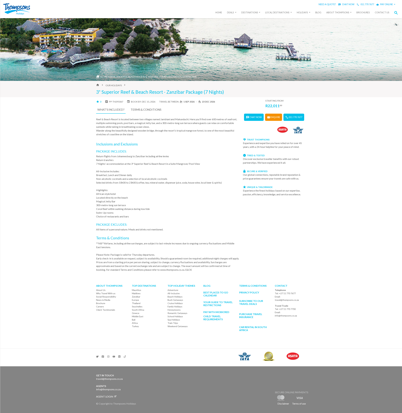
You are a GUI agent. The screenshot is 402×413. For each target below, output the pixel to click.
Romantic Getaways (177, 313)
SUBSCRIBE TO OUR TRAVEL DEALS (251, 302)
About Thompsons (338, 12)
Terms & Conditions (253, 285)
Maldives (136, 293)
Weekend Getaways (178, 326)
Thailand (136, 303)
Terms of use (299, 403)
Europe (135, 300)
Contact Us (382, 12)
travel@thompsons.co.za (287, 300)
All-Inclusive (174, 293)
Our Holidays (114, 85)
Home (218, 12)
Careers (100, 306)
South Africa (138, 309)
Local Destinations (277, 12)
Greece (135, 313)
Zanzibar (136, 296)
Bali (133, 319)
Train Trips (173, 323)
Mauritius (136, 290)
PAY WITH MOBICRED (216, 311)
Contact (281, 285)
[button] (397, 13)
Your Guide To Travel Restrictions (218, 304)
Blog (318, 12)
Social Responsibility (106, 296)
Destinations (249, 12)
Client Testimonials (105, 309)
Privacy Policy (249, 292)
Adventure (173, 290)
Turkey (135, 326)
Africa (135, 323)
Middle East (137, 316)
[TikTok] (125, 355)
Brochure (100, 303)
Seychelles (137, 306)
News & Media (103, 300)
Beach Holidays (175, 296)
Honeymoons (174, 309)
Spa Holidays (174, 319)
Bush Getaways (175, 300)
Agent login (105, 396)
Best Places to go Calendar (215, 294)
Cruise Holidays (175, 303)
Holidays (302, 12)
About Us (101, 290)
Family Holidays (175, 306)
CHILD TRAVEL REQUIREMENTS (213, 318)
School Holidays (175, 316)
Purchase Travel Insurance (250, 315)
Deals (230, 12)
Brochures (363, 12)
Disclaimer (283, 403)
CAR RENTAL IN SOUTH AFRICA (253, 328)
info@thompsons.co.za (286, 315)
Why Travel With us (105, 293)
